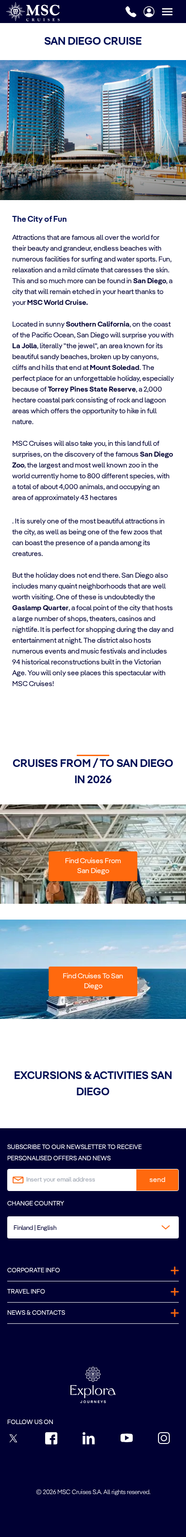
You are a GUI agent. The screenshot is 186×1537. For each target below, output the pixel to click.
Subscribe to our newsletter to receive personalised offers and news (74, 1153)
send (157, 1180)
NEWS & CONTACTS (36, 1313)
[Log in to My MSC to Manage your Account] (149, 11)
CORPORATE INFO (33, 1270)
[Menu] (174, 11)
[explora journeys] (93, 1384)
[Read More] (12, 510)
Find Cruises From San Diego (93, 866)
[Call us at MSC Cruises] (131, 11)
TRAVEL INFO (26, 1292)
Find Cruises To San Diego (93, 981)
